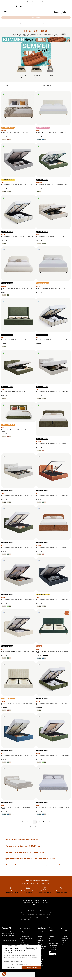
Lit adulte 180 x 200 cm (36, 76)
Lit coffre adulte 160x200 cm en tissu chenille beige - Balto (17, 236)
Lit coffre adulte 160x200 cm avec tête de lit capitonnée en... (18, 184)
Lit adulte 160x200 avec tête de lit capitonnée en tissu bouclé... (16, 704)
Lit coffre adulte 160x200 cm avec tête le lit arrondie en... (17, 599)
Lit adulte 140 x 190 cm (21, 76)
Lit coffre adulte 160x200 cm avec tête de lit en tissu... (51, 443)
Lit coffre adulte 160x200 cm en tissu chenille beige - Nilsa (52, 340)
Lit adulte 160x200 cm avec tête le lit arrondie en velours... (52, 288)
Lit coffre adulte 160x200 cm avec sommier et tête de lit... (52, 236)
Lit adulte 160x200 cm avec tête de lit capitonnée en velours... (51, 133)
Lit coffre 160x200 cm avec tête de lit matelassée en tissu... (53, 184)
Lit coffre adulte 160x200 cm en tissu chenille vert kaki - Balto (52, 704)
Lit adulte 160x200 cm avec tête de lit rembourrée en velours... (16, 133)
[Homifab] (60, 12)
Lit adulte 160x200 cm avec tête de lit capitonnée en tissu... (53, 807)
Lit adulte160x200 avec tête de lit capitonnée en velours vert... (52, 652)
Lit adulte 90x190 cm (50, 75)
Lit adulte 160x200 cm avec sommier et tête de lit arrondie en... (17, 289)
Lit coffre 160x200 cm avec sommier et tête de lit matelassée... (15, 392)
